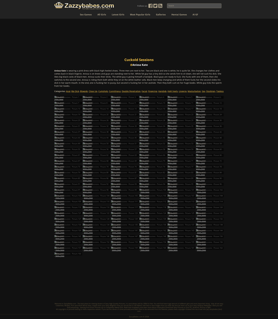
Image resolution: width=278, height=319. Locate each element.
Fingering (152, 91)
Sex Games (86, 14)
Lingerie (183, 91)
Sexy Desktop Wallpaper (202, 305)
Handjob (162, 91)
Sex (203, 91)
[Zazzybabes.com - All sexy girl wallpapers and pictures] (84, 5)
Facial (144, 91)
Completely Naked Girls (114, 307)
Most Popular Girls (140, 14)
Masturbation (194, 91)
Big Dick (75, 91)
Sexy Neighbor (111, 305)
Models (67, 305)
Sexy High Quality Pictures (115, 303)
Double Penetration (131, 91)
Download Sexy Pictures (174, 307)
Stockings (210, 91)
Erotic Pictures (95, 307)
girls (188, 303)
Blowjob (84, 91)
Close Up (93, 91)
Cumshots (103, 91)
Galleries (161, 14)
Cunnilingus (115, 91)
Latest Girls (118, 14)
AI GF (195, 14)
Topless (220, 91)
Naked (139, 305)
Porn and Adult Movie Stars (81, 305)
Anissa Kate (140, 65)
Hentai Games (179, 14)
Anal (68, 91)
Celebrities (60, 305)
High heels (173, 91)
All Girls (101, 14)
